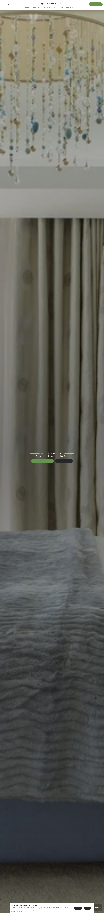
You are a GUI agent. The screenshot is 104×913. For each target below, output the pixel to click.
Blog (79, 8)
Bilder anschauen (64, 461)
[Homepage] (2, 910)
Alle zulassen (78, 908)
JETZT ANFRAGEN (95, 4)
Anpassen (87, 908)
